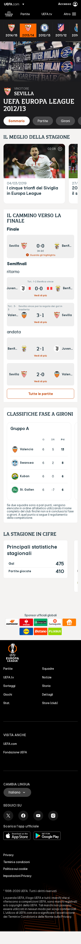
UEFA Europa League (9, 13)
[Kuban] (16, 476)
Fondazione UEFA (15, 752)
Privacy (8, 855)
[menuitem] (27, 14)
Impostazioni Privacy (17, 876)
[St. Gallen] (16, 489)
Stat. (6, 703)
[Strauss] (26, 622)
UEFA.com (10, 743)
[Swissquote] (55, 622)
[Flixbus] (55, 631)
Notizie (47, 677)
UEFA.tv (8, 677)
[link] (25, 14)
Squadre (48, 668)
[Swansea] (16, 463)
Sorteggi (9, 686)
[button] (69, 14)
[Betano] (40, 631)
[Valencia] (16, 449)
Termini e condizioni (16, 862)
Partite (8, 668)
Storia (46, 686)
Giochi (7, 694)
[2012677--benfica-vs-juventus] (40, 348)
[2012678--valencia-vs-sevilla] (40, 314)
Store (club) (50, 703)
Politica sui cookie (15, 869)
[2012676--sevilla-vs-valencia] (40, 374)
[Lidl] (26, 631)
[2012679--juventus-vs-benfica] (40, 288)
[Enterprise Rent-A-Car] (40, 622)
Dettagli (47, 694)
